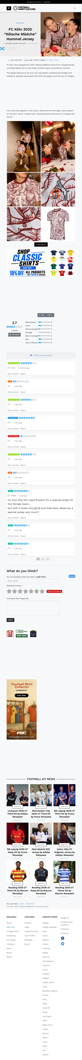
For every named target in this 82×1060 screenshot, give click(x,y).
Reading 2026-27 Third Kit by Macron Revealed (17, 890)
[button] (9, 8)
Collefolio (47, 2)
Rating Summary (15, 586)
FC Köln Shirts (52, 60)
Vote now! (15, 334)
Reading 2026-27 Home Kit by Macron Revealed (64, 890)
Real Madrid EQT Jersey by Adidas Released (41, 852)
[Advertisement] (41, 93)
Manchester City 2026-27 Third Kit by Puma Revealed (41, 814)
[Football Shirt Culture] (24, 8)
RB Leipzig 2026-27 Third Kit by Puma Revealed (64, 814)
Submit (10, 620)
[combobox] (74, 8)
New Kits (17, 806)
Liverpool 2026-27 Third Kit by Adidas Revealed (17, 814)
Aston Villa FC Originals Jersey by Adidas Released (64, 852)
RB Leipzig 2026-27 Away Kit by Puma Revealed (17, 852)
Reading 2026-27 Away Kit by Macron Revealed (41, 890)
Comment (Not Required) (17, 598)
